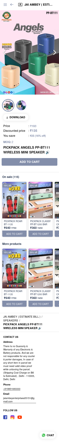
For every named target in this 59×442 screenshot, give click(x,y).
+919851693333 (11, 388)
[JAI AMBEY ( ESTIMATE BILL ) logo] (20, 4)
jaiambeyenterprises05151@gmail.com (18, 399)
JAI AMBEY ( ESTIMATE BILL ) (39, 4)
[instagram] (12, 417)
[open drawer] (5, 4)
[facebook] (5, 417)
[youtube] (19, 417)
